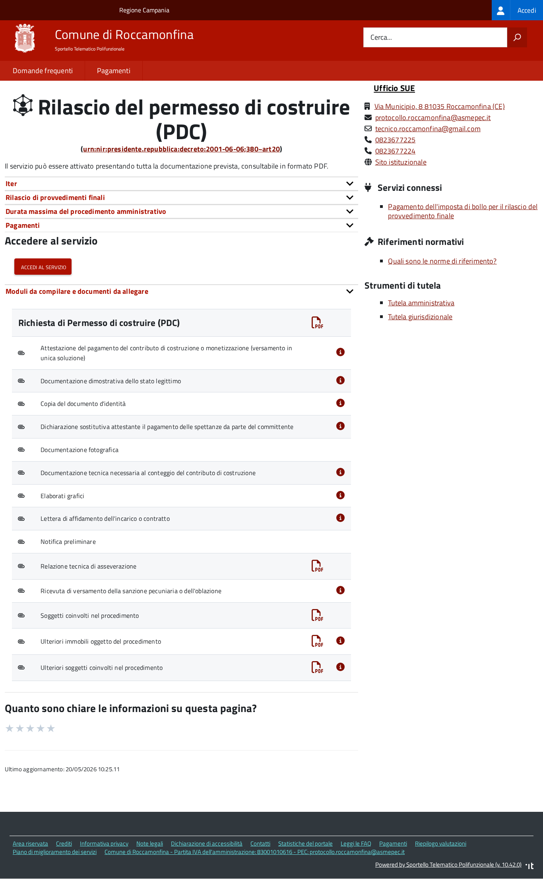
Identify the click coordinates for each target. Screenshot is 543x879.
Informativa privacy (104, 843)
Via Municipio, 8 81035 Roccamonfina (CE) (439, 106)
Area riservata (30, 843)
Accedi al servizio (42, 266)
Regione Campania (144, 10)
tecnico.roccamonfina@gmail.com (428, 128)
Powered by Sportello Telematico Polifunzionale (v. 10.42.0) (448, 864)
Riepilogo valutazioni (440, 843)
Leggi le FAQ (356, 843)
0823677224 (395, 151)
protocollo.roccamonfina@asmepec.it (433, 117)
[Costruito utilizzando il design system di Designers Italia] (529, 867)
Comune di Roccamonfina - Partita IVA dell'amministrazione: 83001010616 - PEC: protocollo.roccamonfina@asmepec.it (255, 851)
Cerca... (381, 37)
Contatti (260, 843)
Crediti (64, 843)
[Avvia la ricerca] (517, 37)
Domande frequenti (43, 70)
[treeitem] (517, 10)
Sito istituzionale (401, 162)
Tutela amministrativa (421, 302)
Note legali (149, 843)
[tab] (181, 183)
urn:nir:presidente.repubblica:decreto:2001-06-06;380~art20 (181, 149)
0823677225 (395, 139)
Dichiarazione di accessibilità (206, 843)
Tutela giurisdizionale (420, 316)
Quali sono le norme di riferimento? (442, 261)
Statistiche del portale (305, 843)
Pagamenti (113, 70)
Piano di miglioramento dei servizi (55, 851)
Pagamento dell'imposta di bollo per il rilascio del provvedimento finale (462, 211)
